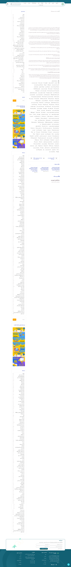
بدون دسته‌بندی (22, 22)
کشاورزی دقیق (22, 261)
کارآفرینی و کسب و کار (21, 250)
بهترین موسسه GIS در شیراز (48, 106)
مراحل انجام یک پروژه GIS (51, 143)
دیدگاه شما (23, 216)
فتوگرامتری (23, 243)
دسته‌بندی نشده (22, 211)
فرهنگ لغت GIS (22, 244)
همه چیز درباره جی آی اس (48, 149)
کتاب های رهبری (22, 258)
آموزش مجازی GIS (57, 98)
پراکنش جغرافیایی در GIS (50, 108)
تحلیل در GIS (38, 110)
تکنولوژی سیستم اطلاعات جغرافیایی (55, 114)
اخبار (45, 554)
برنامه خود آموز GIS (41, 102)
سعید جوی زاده (49, 130)
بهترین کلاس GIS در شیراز (34, 104)
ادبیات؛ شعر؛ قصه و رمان (21, 18)
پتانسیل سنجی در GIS (56, 108)
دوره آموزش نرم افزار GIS (34, 122)
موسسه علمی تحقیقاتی (47, 147)
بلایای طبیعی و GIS (22, 191)
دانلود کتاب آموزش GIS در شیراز (41, 120)
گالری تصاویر (22, 268)
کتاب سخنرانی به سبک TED (21, 257)
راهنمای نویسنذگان (22, 223)
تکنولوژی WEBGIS (33, 112)
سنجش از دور (33, 130)
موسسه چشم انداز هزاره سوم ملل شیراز (55, 147)
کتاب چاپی (22, 69)
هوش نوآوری (22, 309)
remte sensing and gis (21, 158)
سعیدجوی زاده (44, 130)
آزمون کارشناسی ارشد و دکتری (20, 159)
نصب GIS (58, 149)
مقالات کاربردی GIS (46, 145)
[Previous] (30, 164)
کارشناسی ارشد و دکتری (21, 254)
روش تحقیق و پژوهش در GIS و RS (20, 226)
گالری (49, 3)
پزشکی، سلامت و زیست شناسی (19, 42)
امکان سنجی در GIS (51, 100)
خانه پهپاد (57, 3)
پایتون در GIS (22, 411)
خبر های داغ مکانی (22, 207)
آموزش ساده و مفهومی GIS (49, 92)
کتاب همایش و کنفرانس (21, 83)
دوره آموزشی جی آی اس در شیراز (55, 124)
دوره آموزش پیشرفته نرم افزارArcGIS (49, 122)
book (23, 14)
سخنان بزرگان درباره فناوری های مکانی (19, 233)
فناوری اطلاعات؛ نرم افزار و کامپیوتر (20, 65)
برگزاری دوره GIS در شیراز (47, 102)
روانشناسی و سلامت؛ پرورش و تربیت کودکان (18, 45)
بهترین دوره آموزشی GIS (45, 104)
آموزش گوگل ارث (22, 170)
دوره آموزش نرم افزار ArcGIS (41, 122)
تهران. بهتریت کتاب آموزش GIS (45, 114)
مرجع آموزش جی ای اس (44, 143)
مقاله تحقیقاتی (22, 289)
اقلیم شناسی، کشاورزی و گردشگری (19, 56)
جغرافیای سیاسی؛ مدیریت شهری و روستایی (18, 58)
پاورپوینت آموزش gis (33, 106)
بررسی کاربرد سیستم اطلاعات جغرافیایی (55, 102)
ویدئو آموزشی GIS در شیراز (39, 149)
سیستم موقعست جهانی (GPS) (20, 237)
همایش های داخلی (22, 301)
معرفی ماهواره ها (22, 282)
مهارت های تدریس (22, 293)
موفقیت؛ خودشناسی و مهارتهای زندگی (19, 46)
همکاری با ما (22, 302)
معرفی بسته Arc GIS (51, 145)
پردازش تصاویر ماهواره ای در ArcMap (19, 197)
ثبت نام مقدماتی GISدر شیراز (37, 116)
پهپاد (23, 200)
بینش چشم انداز (22, 193)
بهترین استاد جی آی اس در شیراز (34, 102)
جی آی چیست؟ (31, 116)
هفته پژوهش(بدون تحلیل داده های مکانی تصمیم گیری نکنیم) (19, 298)
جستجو (14, 100)
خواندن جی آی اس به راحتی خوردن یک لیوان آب (53, 118)
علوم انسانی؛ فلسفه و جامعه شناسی (20, 62)
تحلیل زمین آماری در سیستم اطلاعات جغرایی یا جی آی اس (53, 112)
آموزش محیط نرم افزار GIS (51, 98)
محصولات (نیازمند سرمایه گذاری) (20, 273)
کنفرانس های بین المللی (21, 262)
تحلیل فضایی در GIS (43, 112)
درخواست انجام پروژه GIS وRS (20, 209)
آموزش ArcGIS (57, 171)
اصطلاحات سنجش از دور (21, 183)
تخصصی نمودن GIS (38, 112)
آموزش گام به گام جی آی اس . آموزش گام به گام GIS (47, 96)
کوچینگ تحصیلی (22, 265)
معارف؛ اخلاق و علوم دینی (21, 89)
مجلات (22, 70)
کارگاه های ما (22, 255)
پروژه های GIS (22, 198)
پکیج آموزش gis (45, 108)
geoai (23, 155)
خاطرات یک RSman (21, 205)
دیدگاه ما (23, 218)
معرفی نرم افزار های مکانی (21, 283)
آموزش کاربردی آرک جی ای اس (39, 94)
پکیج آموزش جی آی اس (39, 108)
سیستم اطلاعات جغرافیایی (21, 236)
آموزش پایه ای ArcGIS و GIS (37, 88)
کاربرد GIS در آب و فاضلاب (21, 251)
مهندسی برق (22, 90)
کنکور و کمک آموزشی (21, 84)
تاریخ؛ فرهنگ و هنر (22, 24)
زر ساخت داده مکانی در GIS (45, 126)
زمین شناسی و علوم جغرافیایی (20, 55)
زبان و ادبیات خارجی (21, 53)
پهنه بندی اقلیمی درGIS (48, 110)
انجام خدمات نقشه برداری (21, 186)
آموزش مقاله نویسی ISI (21, 172)
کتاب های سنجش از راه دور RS (20, 80)
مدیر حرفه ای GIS (22, 276)
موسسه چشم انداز (32, 145)
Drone (23, 15)
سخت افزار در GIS (33, 128)
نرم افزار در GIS (42, 147)
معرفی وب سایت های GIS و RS (20, 498)
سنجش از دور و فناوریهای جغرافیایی (19, 60)
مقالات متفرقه (22, 287)
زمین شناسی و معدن (20, 59)
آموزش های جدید (22, 177)
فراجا (23, 63)
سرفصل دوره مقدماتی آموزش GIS (55, 130)
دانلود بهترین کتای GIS (48, 120)
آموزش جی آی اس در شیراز (43, 90)
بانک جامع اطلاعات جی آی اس (45, 100)
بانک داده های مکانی (21, 406)
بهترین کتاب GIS (40, 104)
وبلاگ (46, 3)
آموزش (53, 3)
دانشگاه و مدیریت (22, 27)
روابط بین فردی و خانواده (20, 43)
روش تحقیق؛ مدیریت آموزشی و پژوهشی (19, 48)
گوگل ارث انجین (22, 269)
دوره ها (45, 556)
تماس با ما (25, 3)
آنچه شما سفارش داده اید (21, 179)
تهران (49, 114)
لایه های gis (22, 86)
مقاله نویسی (22, 290)
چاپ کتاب (23, 202)
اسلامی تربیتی (22, 20)
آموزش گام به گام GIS (56, 96)
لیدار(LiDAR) (22, 271)
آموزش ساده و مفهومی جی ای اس (41, 92)
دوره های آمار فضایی (21, 32)
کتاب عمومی (22, 73)
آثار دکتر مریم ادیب (22, 17)
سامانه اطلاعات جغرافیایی (38, 126)
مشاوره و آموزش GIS (56, 145)
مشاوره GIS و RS (34, 3)
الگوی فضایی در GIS (57, 100)
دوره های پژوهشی (22, 35)
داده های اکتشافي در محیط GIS (44, 118)
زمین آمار (23, 441)
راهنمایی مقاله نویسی (21, 225)
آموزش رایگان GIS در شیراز (56, 92)
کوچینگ (23, 264)
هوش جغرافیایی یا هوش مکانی (20, 305)
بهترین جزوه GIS (57, 104)
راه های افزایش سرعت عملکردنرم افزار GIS (46, 124)
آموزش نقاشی (22, 175)
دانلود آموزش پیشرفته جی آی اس (55, 120)
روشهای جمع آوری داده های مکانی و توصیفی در (54, 126)
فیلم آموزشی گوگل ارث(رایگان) (20, 247)
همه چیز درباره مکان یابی (21, 304)
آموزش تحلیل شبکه (22, 169)
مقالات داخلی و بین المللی (21, 286)
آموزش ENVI (22, 163)
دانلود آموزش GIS (37, 118)
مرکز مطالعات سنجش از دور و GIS (37, 143)
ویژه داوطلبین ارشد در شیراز (52, 151)
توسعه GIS (34, 114)
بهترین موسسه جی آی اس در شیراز (40, 106)
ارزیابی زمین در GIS (31, 98)
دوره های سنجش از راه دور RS (20, 36)
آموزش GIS (35, 172)
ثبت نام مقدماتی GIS (44, 116)
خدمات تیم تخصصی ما (21, 208)
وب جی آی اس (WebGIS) (21, 311)
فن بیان (23, 246)
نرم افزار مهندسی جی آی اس (36, 147)
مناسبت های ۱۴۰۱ (22, 510)
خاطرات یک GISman (21, 204)
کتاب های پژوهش (22, 79)
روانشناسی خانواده (22, 39)
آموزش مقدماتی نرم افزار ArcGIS (43, 98)
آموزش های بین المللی (21, 176)
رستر (40, 124)
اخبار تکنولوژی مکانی (21, 180)
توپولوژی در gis (38, 114)
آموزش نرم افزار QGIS (45, 171)
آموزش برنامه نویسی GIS (56, 88)
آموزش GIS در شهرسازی (41, 86)
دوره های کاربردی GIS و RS (21, 215)
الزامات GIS (23, 184)
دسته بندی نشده (22, 29)
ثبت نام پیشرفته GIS (57, 116)
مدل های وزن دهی (57, 143)
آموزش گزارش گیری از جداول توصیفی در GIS (36, 96)
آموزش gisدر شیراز (36, 86)
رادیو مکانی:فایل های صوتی (21, 436)
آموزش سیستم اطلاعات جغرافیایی (33, 92)
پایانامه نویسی (22, 194)
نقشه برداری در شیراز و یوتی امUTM (20, 296)
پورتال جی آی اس (43, 110)
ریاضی (23, 52)
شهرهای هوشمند (22, 240)
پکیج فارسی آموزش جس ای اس (55, 110)
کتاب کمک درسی (22, 75)
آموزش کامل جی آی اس (32, 94)
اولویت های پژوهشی (21, 187)
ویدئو (23, 91)
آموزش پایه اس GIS (50, 88)
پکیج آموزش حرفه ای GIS (33, 108)
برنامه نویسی (22, 190)
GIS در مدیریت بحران (21, 374)
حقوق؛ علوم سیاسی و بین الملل (20, 25)
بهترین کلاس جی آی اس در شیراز (55, 106)
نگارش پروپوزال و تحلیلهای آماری (19, 50)
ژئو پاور (23, 229)
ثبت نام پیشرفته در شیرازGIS (50, 116)
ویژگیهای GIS (57, 151)
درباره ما (29, 3)
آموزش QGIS (22, 166)
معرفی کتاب (22, 280)
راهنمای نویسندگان (22, 222)
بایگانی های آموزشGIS (38, 100)
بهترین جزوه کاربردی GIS (51, 104)
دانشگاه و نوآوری (22, 28)
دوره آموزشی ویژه (22, 212)
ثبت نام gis (31, 114)
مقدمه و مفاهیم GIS (40, 145)
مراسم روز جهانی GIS (21, 278)
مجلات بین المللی (22, 272)
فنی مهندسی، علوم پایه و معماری (20, 66)
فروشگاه (42, 3)
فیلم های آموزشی (22, 248)
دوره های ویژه (22, 38)
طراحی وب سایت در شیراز (21, 241)
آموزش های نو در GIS (36, 98)
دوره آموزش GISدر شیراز (56, 122)
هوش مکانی (22, 308)
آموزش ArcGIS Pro (22, 162)
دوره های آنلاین (22, 214)
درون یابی (36, 120)
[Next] (28, 164)
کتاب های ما (22, 473)
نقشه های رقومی (54, 149)
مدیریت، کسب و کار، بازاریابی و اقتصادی (19, 87)
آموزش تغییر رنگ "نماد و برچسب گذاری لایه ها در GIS (53, 90)
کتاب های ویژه (22, 82)
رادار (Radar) (22, 219)
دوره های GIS (22, 31)
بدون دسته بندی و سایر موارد (20, 21)
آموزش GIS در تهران (47, 86)
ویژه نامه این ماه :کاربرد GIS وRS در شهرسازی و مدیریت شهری (18, 313)
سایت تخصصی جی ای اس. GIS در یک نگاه (47, 128)
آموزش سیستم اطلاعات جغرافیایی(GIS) (55, 94)
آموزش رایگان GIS (37, 90)
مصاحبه (23, 279)
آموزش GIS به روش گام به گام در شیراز (55, 86)
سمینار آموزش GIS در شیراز (39, 130)
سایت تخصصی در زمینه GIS (39, 128)
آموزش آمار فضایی (22, 168)
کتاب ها (45, 558)
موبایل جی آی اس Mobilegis (20, 294)
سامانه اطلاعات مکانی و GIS (56, 128)
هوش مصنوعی (22, 307)
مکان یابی (36, 145)
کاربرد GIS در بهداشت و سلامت (20, 466)
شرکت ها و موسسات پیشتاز (21, 239)
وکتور (43, 149)
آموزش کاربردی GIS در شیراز (47, 94)
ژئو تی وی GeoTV (22, 230)
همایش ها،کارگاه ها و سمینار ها (20, 300)
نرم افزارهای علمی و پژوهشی (20, 49)
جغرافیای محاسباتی (22, 201)
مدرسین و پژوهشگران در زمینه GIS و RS (19, 275)
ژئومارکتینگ (22, 232)
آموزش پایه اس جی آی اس (44, 88)
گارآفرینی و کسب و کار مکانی (20, 266)
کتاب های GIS (22, 76)
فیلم (38, 3)
